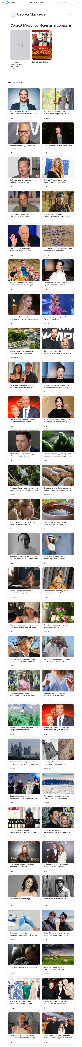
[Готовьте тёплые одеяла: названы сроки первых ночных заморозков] (24, 481)
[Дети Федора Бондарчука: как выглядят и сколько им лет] (24, 138)
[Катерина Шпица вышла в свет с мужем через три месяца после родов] (58, 275)
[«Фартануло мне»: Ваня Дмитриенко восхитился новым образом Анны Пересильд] (24, 686)
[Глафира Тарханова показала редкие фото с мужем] (24, 857)
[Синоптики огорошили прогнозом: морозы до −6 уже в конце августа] (24, 823)
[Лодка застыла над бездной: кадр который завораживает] (24, 720)
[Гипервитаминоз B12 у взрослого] (24, 960)
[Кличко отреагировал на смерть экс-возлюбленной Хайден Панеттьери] (24, 412)
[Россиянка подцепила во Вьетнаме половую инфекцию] (58, 104)
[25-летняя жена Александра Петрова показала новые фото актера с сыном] (24, 378)
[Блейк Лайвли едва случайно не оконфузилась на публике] (58, 583)
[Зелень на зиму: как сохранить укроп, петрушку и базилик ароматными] (24, 344)
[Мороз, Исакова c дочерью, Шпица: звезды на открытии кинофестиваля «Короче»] (58, 994)
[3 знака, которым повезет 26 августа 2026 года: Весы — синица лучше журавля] (24, 583)
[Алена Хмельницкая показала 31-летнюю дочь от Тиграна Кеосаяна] (24, 549)
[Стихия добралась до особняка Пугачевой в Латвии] (58, 310)
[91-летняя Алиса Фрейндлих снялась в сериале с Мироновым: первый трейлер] (58, 207)
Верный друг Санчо (40, 62)
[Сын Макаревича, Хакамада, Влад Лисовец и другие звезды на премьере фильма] (58, 138)
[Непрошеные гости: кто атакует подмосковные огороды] (24, 515)
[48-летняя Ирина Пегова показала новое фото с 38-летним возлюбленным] (58, 344)
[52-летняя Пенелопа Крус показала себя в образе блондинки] (24, 891)
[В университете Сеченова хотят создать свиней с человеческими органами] (58, 481)
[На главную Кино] (12, 2)
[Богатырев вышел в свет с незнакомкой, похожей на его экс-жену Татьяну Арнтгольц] (58, 823)
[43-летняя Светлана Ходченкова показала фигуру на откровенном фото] (24, 310)
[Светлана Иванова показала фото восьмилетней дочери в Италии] (24, 618)
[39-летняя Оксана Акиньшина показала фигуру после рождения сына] (24, 1028)
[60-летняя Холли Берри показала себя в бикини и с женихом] (58, 652)
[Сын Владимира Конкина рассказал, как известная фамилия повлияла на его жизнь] (24, 241)
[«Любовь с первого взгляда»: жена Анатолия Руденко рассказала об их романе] (58, 857)
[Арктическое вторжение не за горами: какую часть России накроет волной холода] (58, 789)
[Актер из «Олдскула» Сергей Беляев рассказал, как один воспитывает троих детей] (24, 275)
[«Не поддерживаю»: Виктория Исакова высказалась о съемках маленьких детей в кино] (58, 378)
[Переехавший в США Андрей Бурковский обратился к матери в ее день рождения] (24, 104)
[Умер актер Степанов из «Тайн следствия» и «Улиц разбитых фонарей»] (24, 652)
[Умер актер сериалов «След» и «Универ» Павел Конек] (24, 447)
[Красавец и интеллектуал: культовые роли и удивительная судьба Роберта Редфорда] (58, 891)
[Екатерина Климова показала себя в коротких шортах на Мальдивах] (58, 549)
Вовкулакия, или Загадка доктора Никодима (18, 64)
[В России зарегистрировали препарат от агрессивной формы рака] (24, 926)
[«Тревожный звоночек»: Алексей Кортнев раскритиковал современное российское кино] (24, 207)
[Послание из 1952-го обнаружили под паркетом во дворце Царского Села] (58, 241)
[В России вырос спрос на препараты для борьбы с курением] (58, 686)
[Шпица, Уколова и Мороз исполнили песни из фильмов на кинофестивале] (24, 789)
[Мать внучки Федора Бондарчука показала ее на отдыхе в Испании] (58, 1028)
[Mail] (7, 2)
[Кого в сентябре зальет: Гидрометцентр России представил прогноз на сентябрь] (58, 960)
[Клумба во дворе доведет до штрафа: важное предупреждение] (58, 618)
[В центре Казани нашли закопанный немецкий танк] (58, 755)
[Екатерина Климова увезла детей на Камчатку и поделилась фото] (58, 412)
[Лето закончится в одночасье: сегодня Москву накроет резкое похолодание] (24, 755)
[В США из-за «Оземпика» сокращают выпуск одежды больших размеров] (24, 994)
